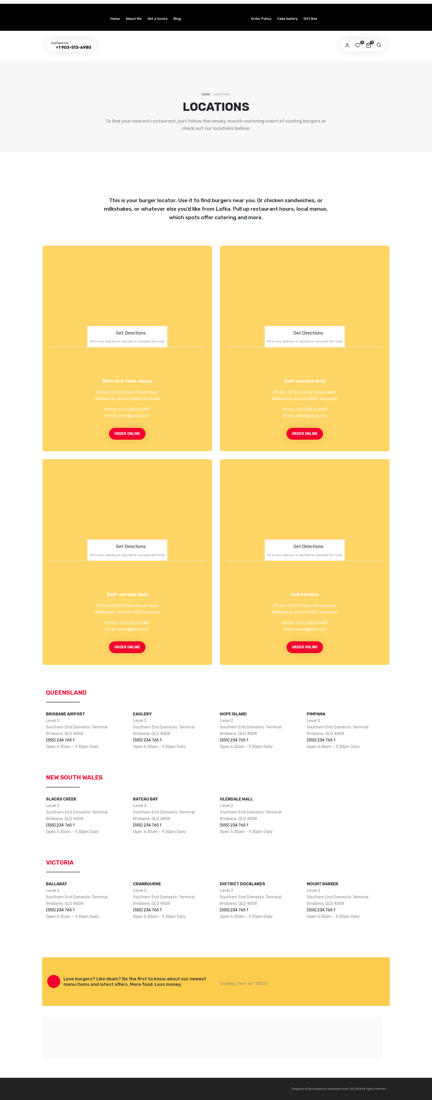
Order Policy (261, 19)
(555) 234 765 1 (60, 740)
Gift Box (310, 19)
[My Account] (347, 45)
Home (115, 19)
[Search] (378, 45)
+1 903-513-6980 (73, 47)
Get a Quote (158, 19)
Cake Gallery (287, 19)
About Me (134, 19)
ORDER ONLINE (127, 434)
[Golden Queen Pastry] (216, 8)
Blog (177, 19)
